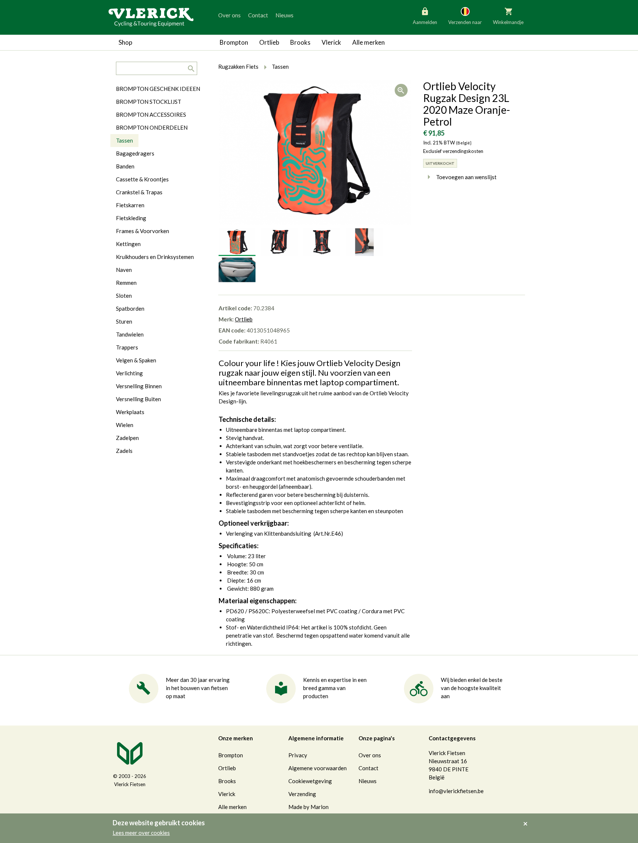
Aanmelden (425, 22)
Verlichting (129, 373)
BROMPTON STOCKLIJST (148, 101)
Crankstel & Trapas (139, 192)
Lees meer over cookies (141, 832)
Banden (125, 166)
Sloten (124, 295)
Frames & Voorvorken (142, 231)
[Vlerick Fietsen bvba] (151, 16)
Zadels (124, 450)
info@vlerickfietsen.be (456, 791)
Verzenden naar (465, 22)
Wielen (124, 425)
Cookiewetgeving (310, 781)
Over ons (229, 15)
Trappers (127, 347)
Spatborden (130, 308)
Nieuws (284, 15)
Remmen (126, 282)
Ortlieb (269, 42)
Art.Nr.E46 (328, 533)
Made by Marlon (308, 806)
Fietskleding (131, 218)
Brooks (300, 42)
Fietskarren (130, 205)
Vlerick (331, 42)
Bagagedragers (135, 153)
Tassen (124, 140)
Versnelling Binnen (139, 386)
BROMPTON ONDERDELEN (152, 127)
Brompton (234, 42)
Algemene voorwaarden (317, 768)
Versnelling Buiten (138, 399)
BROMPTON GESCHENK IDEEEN (158, 88)
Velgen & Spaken (136, 360)
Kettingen (128, 243)
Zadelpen (127, 437)
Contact (258, 15)
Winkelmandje (508, 22)
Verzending (302, 794)
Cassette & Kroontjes (142, 179)
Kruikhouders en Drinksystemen (155, 256)
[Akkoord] (527, 818)
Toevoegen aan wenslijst (466, 177)
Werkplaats (130, 412)
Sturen (124, 321)
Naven (124, 269)
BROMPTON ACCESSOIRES (151, 114)
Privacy (297, 755)
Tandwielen (130, 334)
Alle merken (368, 42)
